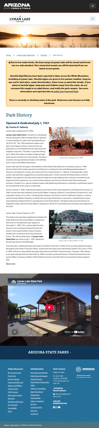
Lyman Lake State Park (26, 55)
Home (8, 55)
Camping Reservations (59, 389)
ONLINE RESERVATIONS (60, 402)
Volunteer (11, 398)
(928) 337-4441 (58, 372)
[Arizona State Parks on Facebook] (54, 407)
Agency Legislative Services (37, 402)
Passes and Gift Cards (15, 382)
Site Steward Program (15, 402)
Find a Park (12, 376)
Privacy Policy (15, 425)
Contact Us (34, 414)
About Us (34, 411)
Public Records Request (39, 376)
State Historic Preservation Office (40, 383)
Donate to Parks (36, 407)
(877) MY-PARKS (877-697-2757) (62, 395)
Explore (44, 55)
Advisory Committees (38, 389)
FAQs (10, 411)
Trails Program (13, 389)
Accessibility (12, 408)
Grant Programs (36, 379)
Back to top (10, 263)
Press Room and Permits (39, 373)
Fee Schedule (12, 405)
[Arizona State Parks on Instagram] (56, 407)
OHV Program (13, 392)
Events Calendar (13, 379)
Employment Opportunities (36, 396)
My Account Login (14, 373)
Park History (19, 115)
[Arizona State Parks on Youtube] (59, 407)
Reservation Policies (15, 395)
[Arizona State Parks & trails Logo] (17, 6)
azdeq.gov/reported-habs (66, 91)
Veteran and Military (15, 386)
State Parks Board (37, 392)
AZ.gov (6, 425)
